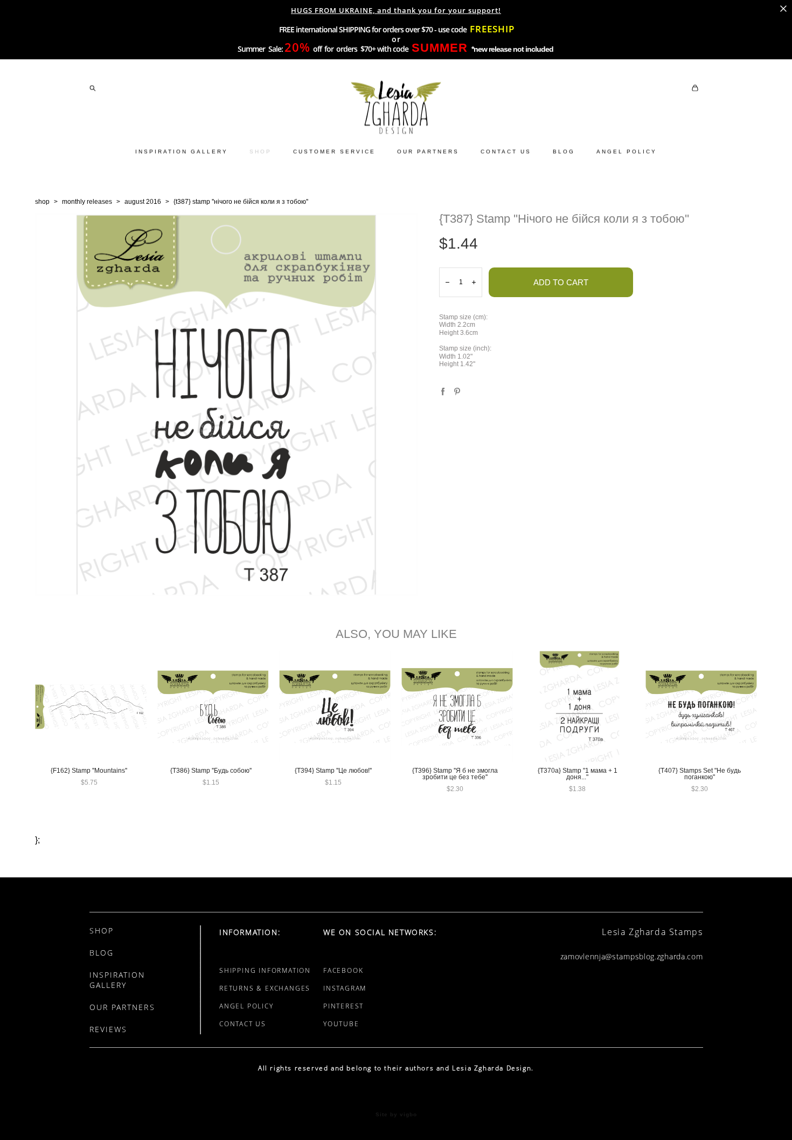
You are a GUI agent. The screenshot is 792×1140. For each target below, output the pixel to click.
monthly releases (87, 201)
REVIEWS (108, 1029)
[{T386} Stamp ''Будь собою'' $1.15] (213, 706)
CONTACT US (506, 151)
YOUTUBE (341, 1023)
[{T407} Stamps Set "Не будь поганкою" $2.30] (701, 706)
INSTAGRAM (344, 988)
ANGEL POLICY (626, 151)
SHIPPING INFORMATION (265, 970)
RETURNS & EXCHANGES (264, 988)
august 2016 (142, 201)
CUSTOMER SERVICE (334, 151)
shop (42, 201)
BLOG (564, 151)
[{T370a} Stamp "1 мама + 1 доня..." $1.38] (579, 706)
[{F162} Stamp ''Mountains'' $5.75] (91, 706)
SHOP (260, 151)
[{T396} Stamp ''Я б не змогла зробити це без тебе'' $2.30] (457, 706)
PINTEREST (343, 1006)
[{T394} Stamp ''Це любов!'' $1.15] (335, 706)
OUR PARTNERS (428, 151)
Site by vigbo (396, 1114)
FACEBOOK (343, 970)
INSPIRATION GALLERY (181, 151)
